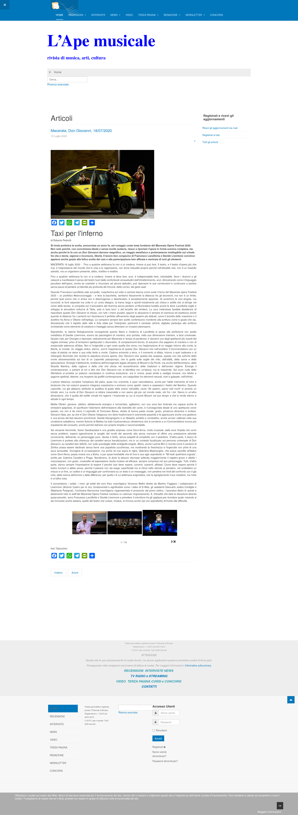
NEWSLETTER (194, 15)
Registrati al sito (211, 135)
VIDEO (129, 15)
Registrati (157, 747)
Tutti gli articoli (210, 142)
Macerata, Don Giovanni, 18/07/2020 (81, 130)
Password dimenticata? (165, 761)
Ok (280, 805)
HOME (59, 15)
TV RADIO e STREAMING (149, 676)
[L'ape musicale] (64, 4)
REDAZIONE (171, 15)
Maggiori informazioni (269, 811)
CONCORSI (216, 15)
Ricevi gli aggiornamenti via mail (219, 128)
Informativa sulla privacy (198, 665)
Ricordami (161, 730)
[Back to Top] (291, 699)
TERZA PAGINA (147, 15)
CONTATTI (149, 686)
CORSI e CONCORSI (166, 681)
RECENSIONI (76, 15)
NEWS (114, 15)
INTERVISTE (98, 15)
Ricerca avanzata (58, 84)
